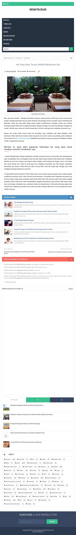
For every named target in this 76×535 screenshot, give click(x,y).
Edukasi (55, 466)
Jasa (44, 474)
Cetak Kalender (33, 463)
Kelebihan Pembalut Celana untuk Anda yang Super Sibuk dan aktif (35, 211)
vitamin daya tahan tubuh (13, 504)
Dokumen (43, 466)
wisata (29, 504)
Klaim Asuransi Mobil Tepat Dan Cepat (60, 252)
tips (20, 500)
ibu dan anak (20, 474)
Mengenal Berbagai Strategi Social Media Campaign (25, 423)
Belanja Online (57, 459)
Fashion (21, 470)
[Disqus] (38, 317)
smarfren (54, 496)
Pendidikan (38, 489)
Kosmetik (31, 481)
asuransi (8, 459)
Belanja (43, 459)
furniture (34, 470)
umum (31, 500)
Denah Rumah (49, 463)
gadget (46, 470)
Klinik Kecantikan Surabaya (13, 481)
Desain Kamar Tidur (11, 466)
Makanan (56, 481)
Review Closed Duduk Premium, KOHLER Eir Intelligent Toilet (27, 433)
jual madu (56, 474)
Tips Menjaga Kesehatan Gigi (23, 202)
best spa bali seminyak (22, 138)
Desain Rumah (28, 466)
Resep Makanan (22, 496)
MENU (7, 4)
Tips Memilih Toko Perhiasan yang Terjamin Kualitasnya (26, 442)
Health (7, 474)
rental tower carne (56, 492)
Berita (7, 463)
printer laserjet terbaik (26, 492)
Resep (7, 496)
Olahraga (61, 485)
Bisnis (18, 463)
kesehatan (32, 71)
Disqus (71, 289)
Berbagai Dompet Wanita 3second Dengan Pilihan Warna (19, 252)
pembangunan (23, 489)
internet (34, 474)
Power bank (9, 492)
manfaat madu (10, 485)
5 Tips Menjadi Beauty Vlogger (24, 220)
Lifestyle (43, 481)
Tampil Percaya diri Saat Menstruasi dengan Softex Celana (33, 229)
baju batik (21, 459)
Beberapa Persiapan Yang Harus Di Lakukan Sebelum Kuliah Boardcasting (31, 414)
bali (33, 459)
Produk (42, 492)
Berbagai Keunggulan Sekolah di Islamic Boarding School (26, 405)
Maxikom (41, 532)
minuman (49, 485)
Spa (66, 496)
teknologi (8, 500)
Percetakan (52, 489)
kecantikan (22, 71)
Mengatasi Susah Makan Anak (30, 485)
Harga (58, 470)
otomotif (8, 489)
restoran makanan (39, 496)
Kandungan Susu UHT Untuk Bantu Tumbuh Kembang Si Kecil (34, 238)
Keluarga (22, 478)
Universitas (43, 500)
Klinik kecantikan (51, 478)
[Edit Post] (38, 71)
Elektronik (8, 470)
